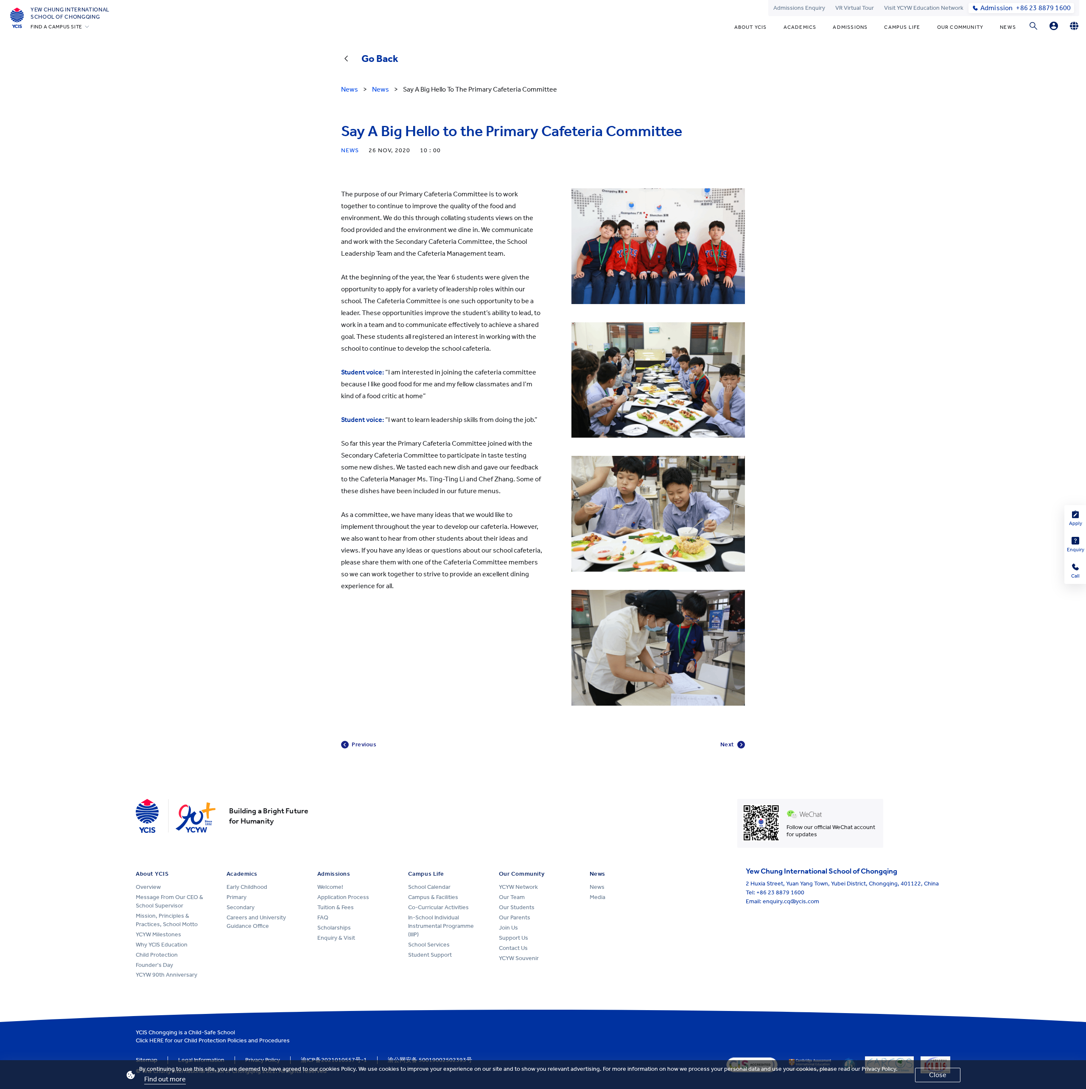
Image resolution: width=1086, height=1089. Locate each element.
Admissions (850, 27)
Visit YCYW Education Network (923, 7)
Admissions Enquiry (799, 7)
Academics (800, 27)
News (1008, 27)
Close (937, 1075)
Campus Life (902, 27)
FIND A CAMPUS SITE (56, 27)
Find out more (165, 1079)
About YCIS (750, 27)
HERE (156, 1040)
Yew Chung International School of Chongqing (70, 13)
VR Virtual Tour (854, 7)
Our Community (960, 27)
